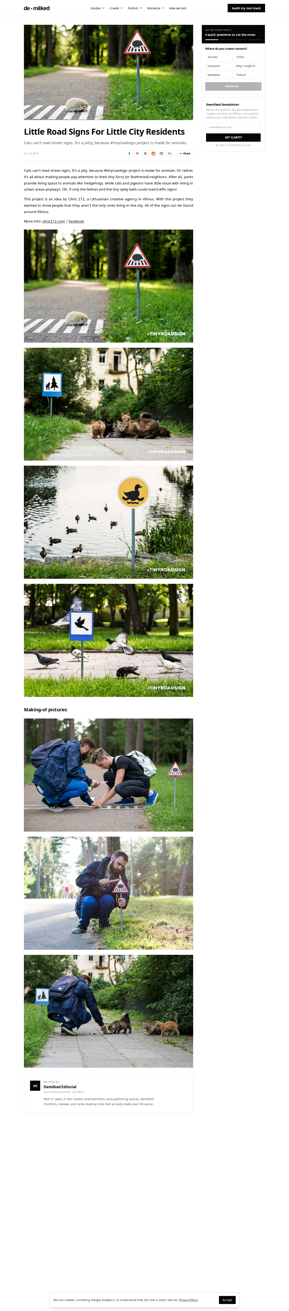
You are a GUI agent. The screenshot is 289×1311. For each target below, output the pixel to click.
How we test (177, 8)
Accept (227, 1300)
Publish (133, 8)
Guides (96, 8)
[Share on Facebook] (129, 153)
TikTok (240, 57)
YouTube (212, 57)
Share (186, 153)
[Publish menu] (141, 8)
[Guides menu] (103, 8)
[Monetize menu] (163, 8)
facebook (76, 221)
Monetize (153, 8)
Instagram (214, 66)
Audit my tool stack (246, 8)
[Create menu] (121, 8)
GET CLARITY (233, 137)
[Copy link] (169, 153)
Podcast (241, 75)
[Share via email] (161, 153)
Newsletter (214, 75)
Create (114, 8)
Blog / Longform (245, 66)
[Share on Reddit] (153, 153)
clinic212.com (53, 221)
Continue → (233, 86)
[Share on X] (145, 153)
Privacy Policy (188, 1300)
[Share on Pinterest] (137, 153)
